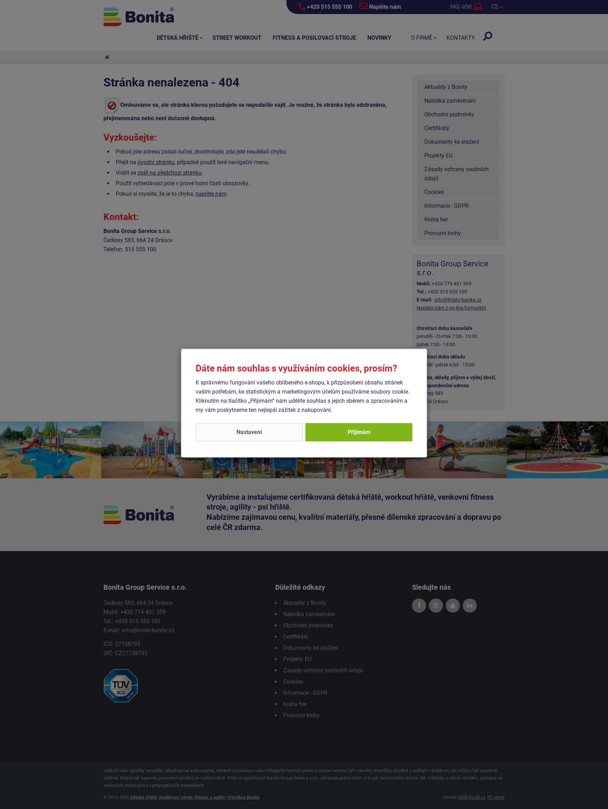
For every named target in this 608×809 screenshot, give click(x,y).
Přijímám (359, 432)
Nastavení (249, 432)
